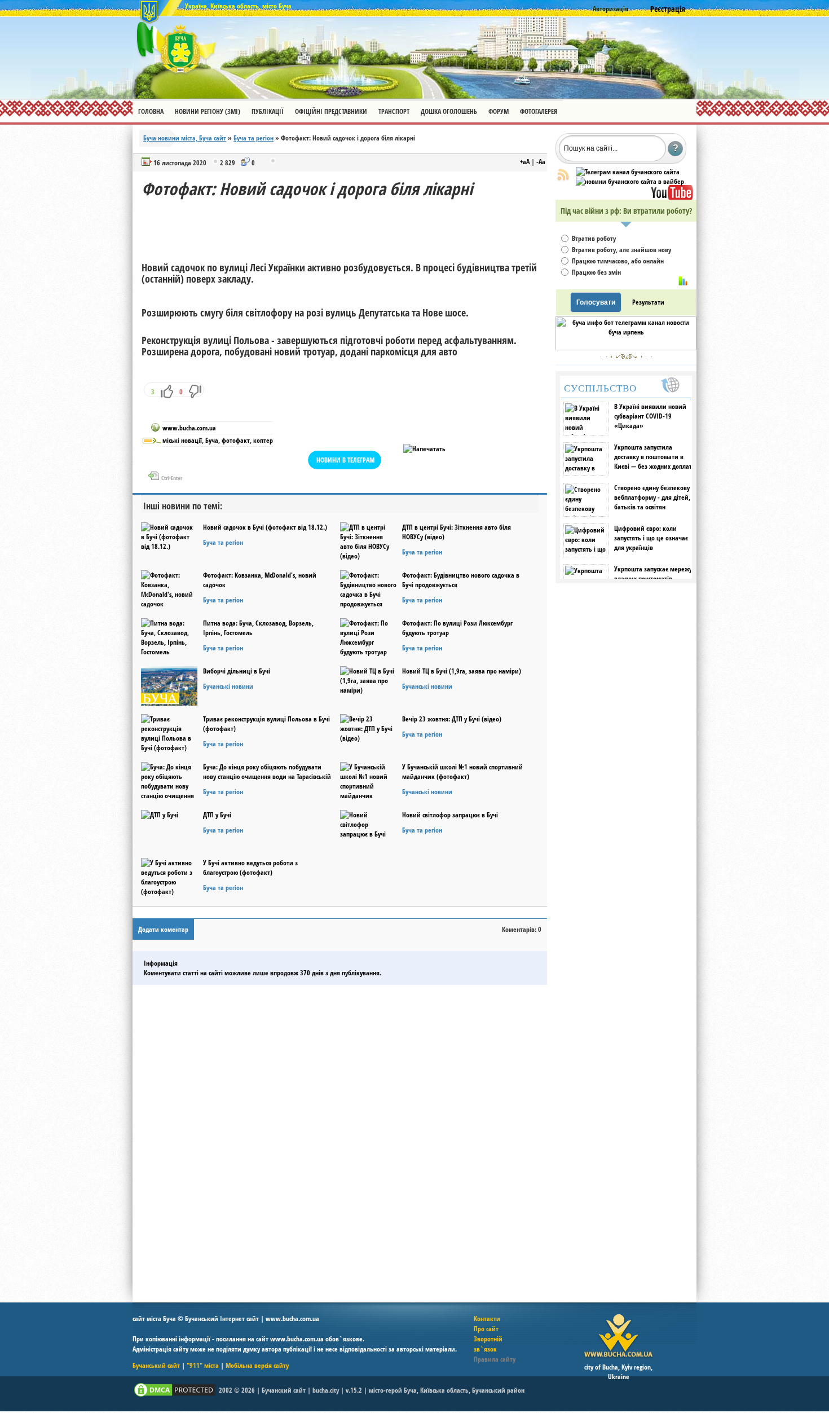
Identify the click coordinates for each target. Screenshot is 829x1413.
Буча (211, 440)
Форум (498, 111)
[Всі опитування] (683, 281)
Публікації (268, 111)
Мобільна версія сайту (257, 1365)
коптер (263, 440)
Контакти (487, 1318)
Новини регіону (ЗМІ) (207, 111)
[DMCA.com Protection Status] (175, 1396)
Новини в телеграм (345, 460)
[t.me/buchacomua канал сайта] (628, 172)
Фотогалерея (538, 111)
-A (540, 161)
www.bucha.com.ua (189, 428)
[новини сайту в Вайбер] (630, 181)
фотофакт (236, 440)
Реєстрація (667, 8)
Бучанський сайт (156, 1365)
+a (525, 161)
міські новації (182, 440)
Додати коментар (163, 929)
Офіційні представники (331, 111)
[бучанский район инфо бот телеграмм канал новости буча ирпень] (625, 348)
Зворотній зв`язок (488, 1344)
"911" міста (203, 1365)
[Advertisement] (347, 225)
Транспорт (393, 111)
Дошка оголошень (449, 111)
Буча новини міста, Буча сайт (184, 138)
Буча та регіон (253, 138)
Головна (151, 111)
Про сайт (486, 1328)
